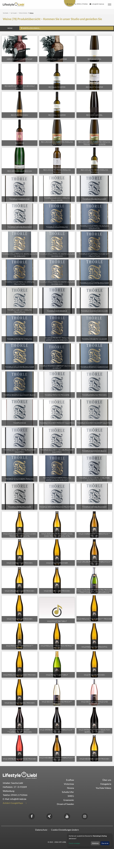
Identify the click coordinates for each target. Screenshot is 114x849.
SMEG (71, 796)
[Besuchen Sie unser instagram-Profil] (84, 816)
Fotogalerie (105, 784)
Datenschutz (41, 829)
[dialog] (89, 840)
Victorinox (69, 784)
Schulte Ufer (68, 792)
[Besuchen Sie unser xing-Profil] (49, 816)
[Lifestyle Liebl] (13, 4)
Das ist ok (105, 843)
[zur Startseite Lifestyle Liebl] (20, 775)
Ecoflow (70, 780)
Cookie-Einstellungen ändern (65, 829)
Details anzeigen (74, 843)
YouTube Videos (103, 788)
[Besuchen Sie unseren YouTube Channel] (67, 816)
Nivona (70, 788)
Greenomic (68, 800)
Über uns (106, 780)
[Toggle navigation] (109, 4)
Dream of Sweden (65, 804)
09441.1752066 (19, 795)
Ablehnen (95, 843)
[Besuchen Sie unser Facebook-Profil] (31, 816)
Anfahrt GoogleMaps (13, 803)
